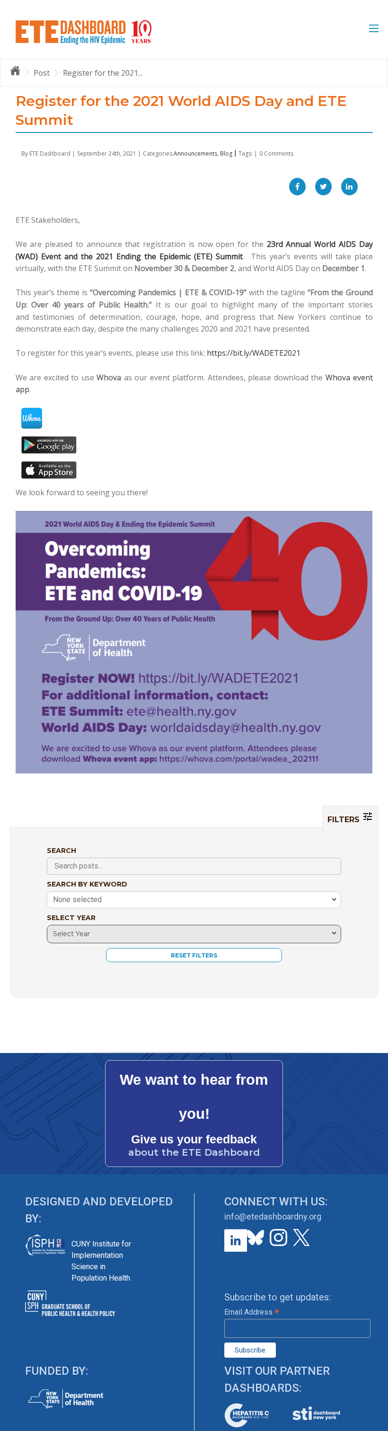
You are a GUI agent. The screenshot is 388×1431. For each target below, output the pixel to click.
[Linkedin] (349, 186)
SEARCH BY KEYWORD (87, 884)
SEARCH (61, 850)
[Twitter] (323, 186)
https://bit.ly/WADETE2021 (253, 353)
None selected (77, 899)
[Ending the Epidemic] (19, 72)
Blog (226, 153)
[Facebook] (297, 186)
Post (42, 73)
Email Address (251, 1312)
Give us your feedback (194, 1139)
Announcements (195, 153)
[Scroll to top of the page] (373, 1424)
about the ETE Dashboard (194, 1152)
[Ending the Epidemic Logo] (83, 32)
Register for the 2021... (102, 73)
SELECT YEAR (71, 917)
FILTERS (344, 819)
